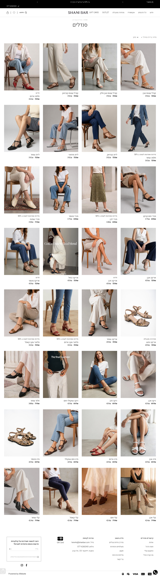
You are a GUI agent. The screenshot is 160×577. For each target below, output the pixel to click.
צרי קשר (120, 559)
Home (86, 20)
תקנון (121, 550)
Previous (37, 2)
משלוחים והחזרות (116, 546)
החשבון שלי (148, 550)
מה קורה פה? (148, 555)
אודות (151, 542)
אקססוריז (131, 12)
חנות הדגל (149, 546)
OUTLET (105, 12)
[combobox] (149, 37)
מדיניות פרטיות (117, 555)
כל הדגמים (142, 12)
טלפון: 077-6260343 (85, 546)
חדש (151, 12)
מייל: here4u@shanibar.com (83, 542)
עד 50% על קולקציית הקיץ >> (80, 2)
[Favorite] (123, 292)
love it (123, 46)
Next (123, 2)
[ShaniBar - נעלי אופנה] (78, 12)
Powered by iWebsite (17, 573)
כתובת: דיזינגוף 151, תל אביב (83, 550)
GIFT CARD (94, 12)
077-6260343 (12, 6)
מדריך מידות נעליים (116, 542)
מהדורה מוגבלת (118, 12)
